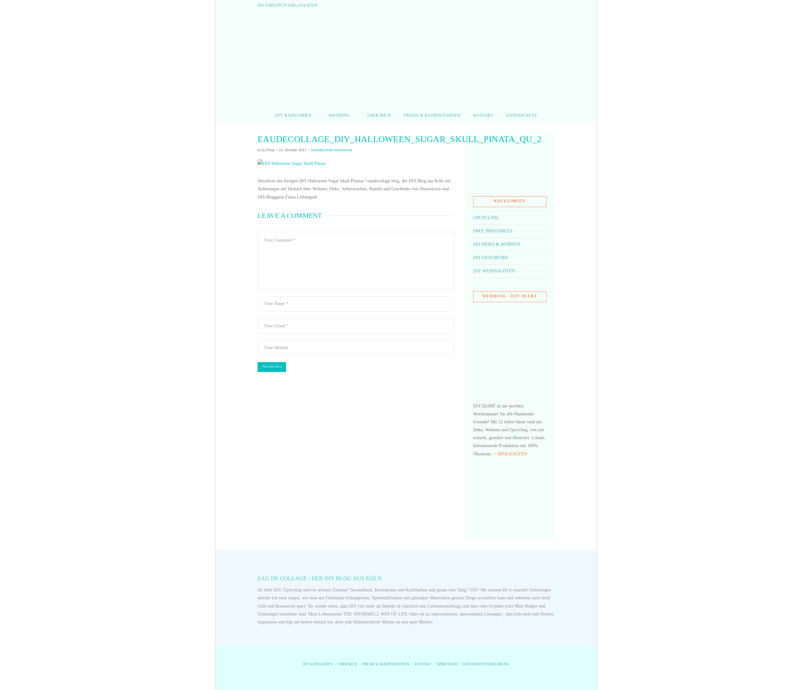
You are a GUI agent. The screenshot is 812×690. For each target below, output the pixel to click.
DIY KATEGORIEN (318, 664)
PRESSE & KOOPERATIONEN (386, 664)
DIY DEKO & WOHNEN (496, 244)
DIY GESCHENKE (491, 257)
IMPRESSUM (447, 664)
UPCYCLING (486, 217)
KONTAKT (423, 664)
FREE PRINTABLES (493, 231)
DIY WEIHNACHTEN (494, 271)
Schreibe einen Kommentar (331, 150)
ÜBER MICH (347, 664)
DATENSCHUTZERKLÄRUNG (485, 664)
